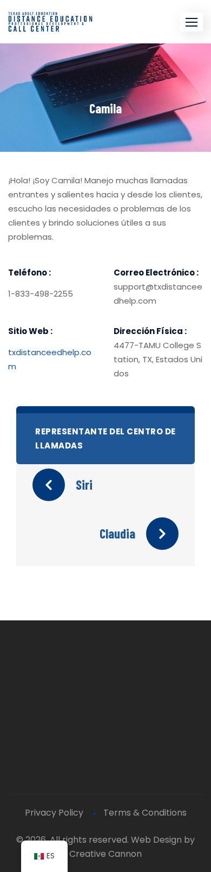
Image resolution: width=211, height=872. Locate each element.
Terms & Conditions (145, 812)
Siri (84, 484)
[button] (191, 21)
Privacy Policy (54, 812)
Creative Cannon (105, 854)
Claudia (117, 533)
